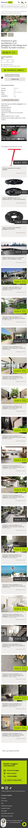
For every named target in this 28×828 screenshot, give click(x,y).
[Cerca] (2, 6)
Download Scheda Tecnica (11, 100)
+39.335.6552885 (12, 776)
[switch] (3, 826)
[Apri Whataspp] (24, 824)
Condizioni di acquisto (6, 806)
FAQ (2, 803)
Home (2, 11)
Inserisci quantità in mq (6, 57)
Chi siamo (3, 798)
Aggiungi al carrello (15, 70)
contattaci (15, 79)
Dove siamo (4, 800)
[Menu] (25, 2)
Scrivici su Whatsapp (14, 780)
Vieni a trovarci (11, 773)
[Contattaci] (18, 2)
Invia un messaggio (13, 770)
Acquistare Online (5, 808)
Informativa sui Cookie (7, 816)
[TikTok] (10, 788)
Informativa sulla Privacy (7, 813)
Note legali (4, 811)
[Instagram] (6, 788)
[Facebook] (2, 788)
